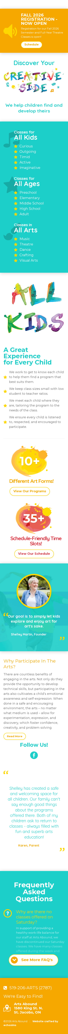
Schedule (31, 44)
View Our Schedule (34, 554)
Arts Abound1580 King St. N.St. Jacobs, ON (28, 1008)
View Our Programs (29, 491)
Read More (14, 736)
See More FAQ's (37, 959)
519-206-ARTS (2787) (30, 987)
